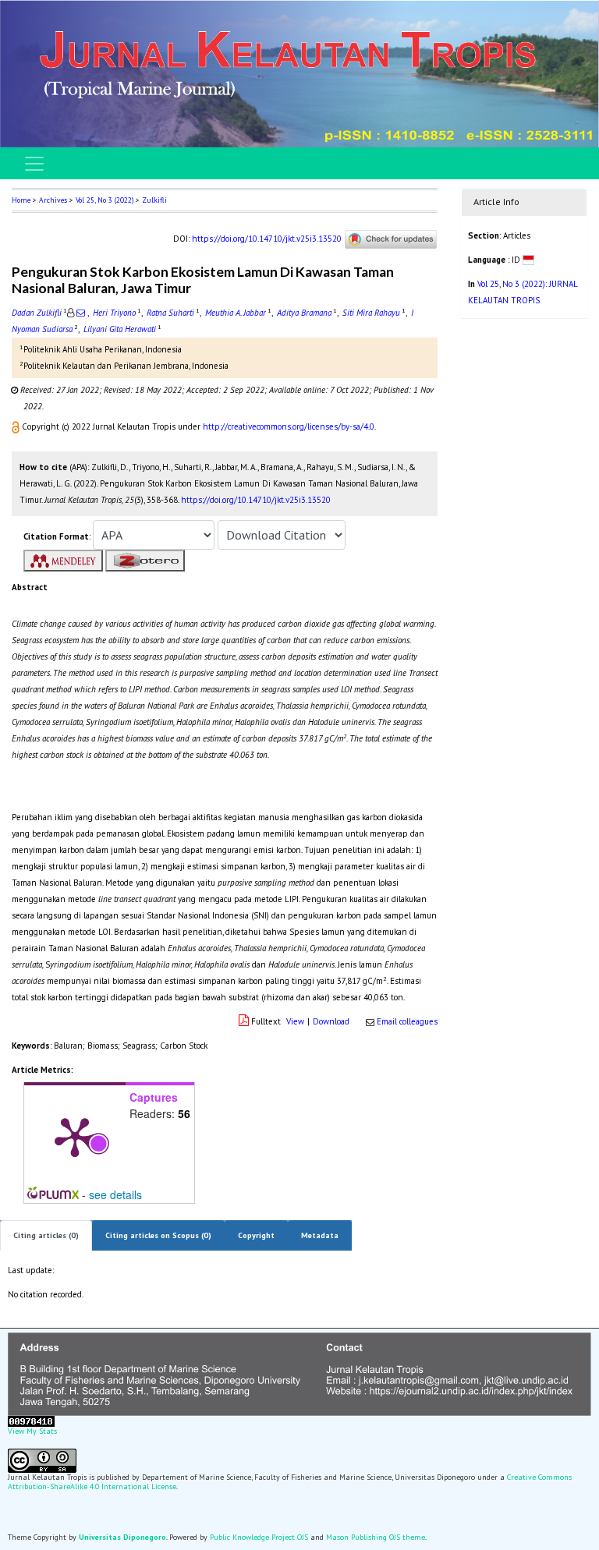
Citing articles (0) (46, 1235)
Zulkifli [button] (154, 200)
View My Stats (32, 1431)
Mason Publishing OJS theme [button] (375, 1537)
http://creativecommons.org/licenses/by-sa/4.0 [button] (288, 426)
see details (115, 1194)
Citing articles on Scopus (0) (158, 1235)
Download (331, 1021)
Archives (53, 200)
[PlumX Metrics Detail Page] (75, 1136)
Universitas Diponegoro (122, 1537)
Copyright (256, 1235)
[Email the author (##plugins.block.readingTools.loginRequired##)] (80, 312)
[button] (17, 426)
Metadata (319, 1235)
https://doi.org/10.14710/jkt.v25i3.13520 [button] (256, 499)
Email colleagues (407, 1021)
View (295, 1021)
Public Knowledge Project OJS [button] (259, 1537)
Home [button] (21, 200)
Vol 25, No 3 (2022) (104, 200)
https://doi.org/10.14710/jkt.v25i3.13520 (267, 238)
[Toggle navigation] (34, 163)
